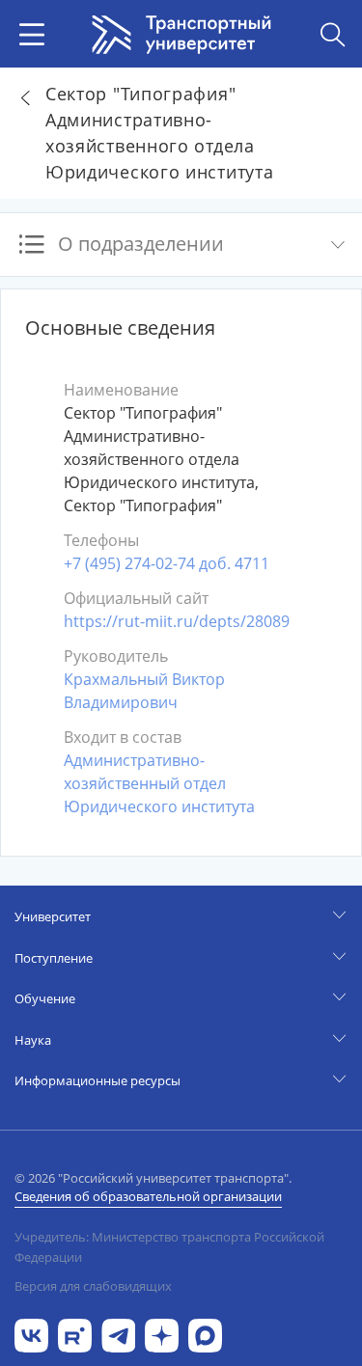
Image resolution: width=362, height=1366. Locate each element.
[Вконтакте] (31, 1334)
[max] (205, 1334)
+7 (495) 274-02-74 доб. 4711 (166, 563)
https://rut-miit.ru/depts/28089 (177, 621)
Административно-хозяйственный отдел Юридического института (159, 783)
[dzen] (162, 1334)
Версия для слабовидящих (93, 1286)
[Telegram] (118, 1334)
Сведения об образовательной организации (148, 1196)
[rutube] (75, 1334)
